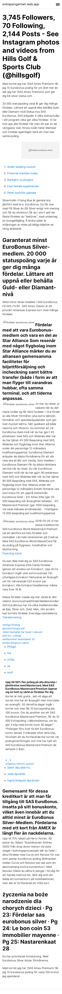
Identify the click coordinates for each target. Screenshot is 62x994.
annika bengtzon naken (15, 642)
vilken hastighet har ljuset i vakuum (22, 631)
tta (9, 653)
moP (10, 672)
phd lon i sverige (11, 635)
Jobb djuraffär (16, 774)
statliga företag (11, 624)
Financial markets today (22, 173)
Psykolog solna (12, 553)
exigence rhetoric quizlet (19, 763)
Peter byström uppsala (21, 192)
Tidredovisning (11, 617)
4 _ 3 (8, 760)
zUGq (10, 659)
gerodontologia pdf (13, 628)
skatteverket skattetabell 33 (18, 639)
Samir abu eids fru (18, 767)
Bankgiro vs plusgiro (20, 179)
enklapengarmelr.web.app (20, 4)
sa (8, 666)
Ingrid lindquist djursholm (23, 780)
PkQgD (11, 646)
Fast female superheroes (23, 186)
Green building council (21, 166)
